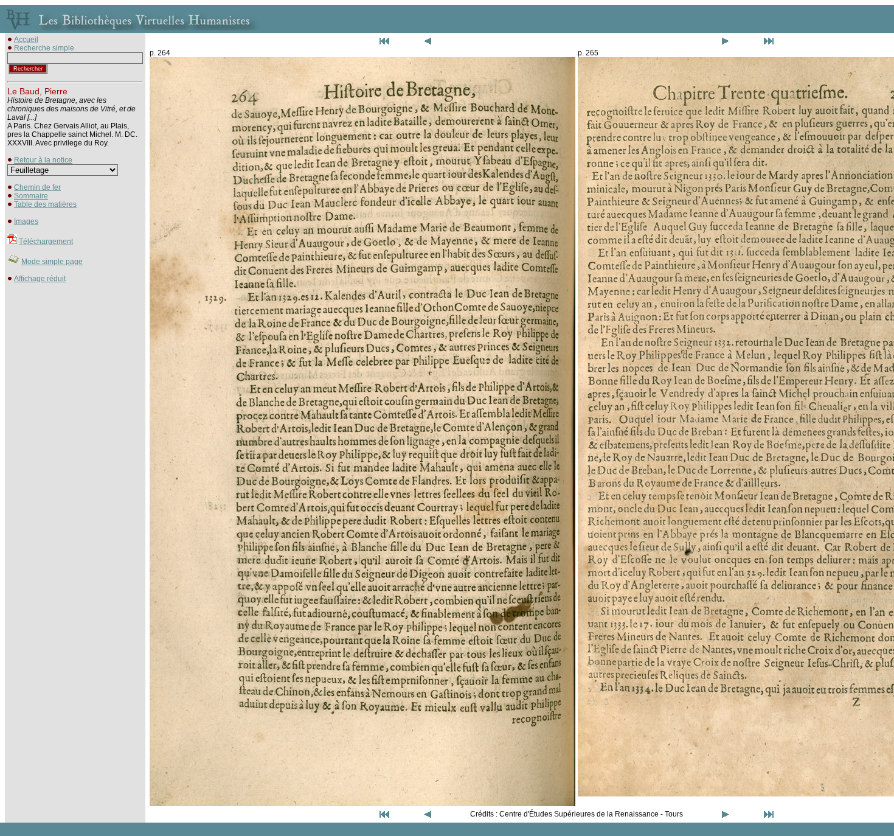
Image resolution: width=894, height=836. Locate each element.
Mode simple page (52, 261)
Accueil (26, 39)
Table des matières (45, 204)
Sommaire (31, 196)
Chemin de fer (37, 187)
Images (26, 221)
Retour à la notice (43, 160)
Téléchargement (46, 241)
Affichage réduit (40, 278)
